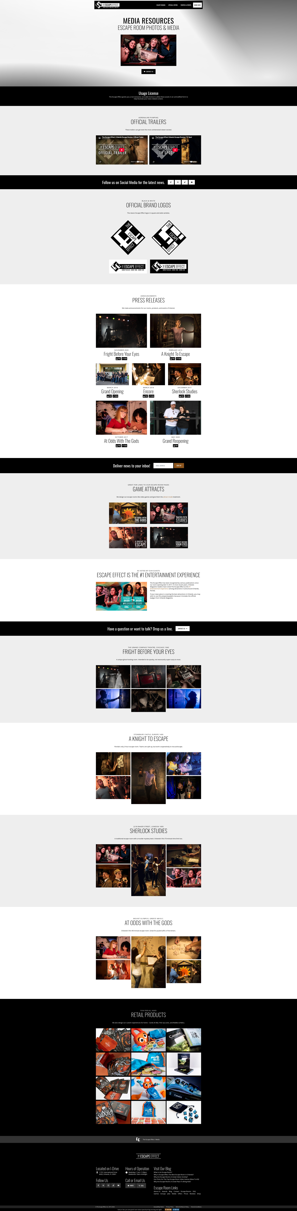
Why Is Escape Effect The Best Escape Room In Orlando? (174, 1175)
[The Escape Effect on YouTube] (192, 182)
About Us (157, 1191)
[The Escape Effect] (107, 5)
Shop (199, 1194)
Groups (163, 1194)
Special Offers (173, 5)
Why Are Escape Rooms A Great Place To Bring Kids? (172, 1182)
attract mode (167, 497)
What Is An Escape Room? (163, 1172)
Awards (164, 1191)
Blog (170, 1191)
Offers (180, 1194)
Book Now (197, 5)
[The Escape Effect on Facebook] (171, 182)
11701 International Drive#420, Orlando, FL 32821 (108, 1173)
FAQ (194, 1191)
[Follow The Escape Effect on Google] (103, 1185)
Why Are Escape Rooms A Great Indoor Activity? (171, 1177)
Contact (176, 1191)
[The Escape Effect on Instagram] (178, 182)
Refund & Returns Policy (182, 1207)
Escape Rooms (160, 5)
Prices (186, 1194)
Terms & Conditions (196, 1207)
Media (174, 1194)
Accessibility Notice (159, 1207)
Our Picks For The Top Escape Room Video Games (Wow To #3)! (176, 1179)
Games (156, 1194)
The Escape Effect (148, 1139)
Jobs (168, 1194)
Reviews (193, 1194)
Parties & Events (186, 5)
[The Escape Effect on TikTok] (185, 182)
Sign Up (178, 465)
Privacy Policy (169, 1207)
